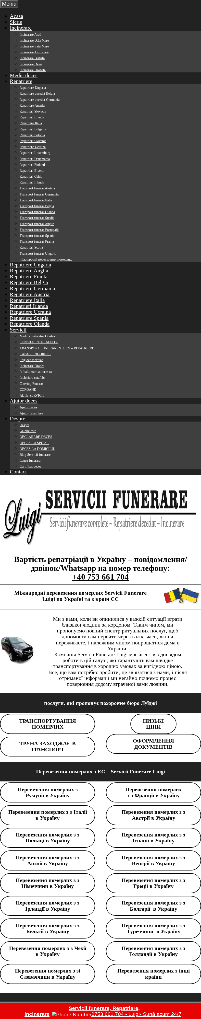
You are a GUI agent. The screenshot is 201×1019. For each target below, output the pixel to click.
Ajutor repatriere (31, 413)
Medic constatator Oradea (37, 336)
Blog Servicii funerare (35, 455)
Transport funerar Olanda (37, 212)
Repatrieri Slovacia (33, 111)
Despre (17, 418)
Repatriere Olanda (30, 324)
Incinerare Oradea (32, 366)
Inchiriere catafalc (32, 377)
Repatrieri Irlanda (32, 182)
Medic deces (24, 75)
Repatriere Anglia (29, 270)
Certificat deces (30, 466)
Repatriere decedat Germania (40, 100)
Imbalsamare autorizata (36, 372)
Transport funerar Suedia (37, 218)
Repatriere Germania (32, 288)
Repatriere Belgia (29, 282)
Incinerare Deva (31, 64)
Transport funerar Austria (37, 188)
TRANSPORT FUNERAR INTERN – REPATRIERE (57, 348)
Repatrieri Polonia (32, 135)
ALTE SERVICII (32, 395)
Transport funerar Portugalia (39, 230)
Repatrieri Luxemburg (35, 153)
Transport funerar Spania (37, 236)
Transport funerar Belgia (37, 206)
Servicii (18, 330)
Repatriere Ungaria (33, 88)
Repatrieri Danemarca (35, 159)
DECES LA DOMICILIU (37, 449)
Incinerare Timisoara (34, 52)
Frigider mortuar (31, 360)
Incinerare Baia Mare (34, 40)
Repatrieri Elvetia (32, 117)
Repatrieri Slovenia (33, 141)
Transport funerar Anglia (37, 224)
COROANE (28, 389)
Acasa (16, 16)
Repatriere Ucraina (33, 147)
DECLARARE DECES (36, 437)
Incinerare (21, 28)
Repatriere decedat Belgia (37, 93)
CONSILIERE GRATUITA (39, 342)
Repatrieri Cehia (31, 176)
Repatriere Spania (29, 318)
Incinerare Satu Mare (34, 46)
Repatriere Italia (31, 123)
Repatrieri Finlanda (33, 165)
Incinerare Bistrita (32, 58)
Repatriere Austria (32, 105)
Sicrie (16, 22)
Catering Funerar (31, 384)
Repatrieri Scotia (31, 247)
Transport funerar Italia (36, 200)
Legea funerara (30, 460)
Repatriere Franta (29, 276)
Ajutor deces (24, 401)
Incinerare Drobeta (33, 70)
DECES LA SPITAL (34, 443)
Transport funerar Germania (39, 194)
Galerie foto (28, 431)
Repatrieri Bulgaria (33, 129)
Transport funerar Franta (37, 241)
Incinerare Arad (30, 34)
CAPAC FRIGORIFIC (35, 354)
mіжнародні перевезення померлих (46, 259)
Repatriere (21, 81)
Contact (18, 472)
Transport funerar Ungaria (38, 253)
